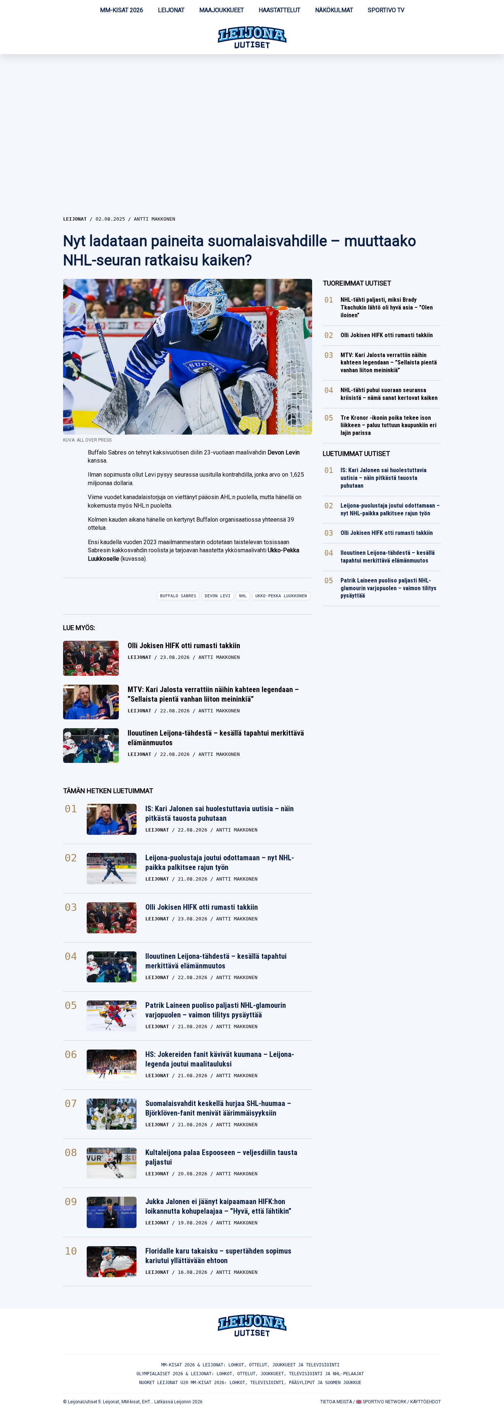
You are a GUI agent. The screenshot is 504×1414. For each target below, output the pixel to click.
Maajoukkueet (221, 10)
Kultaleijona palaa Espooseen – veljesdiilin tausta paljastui (221, 1157)
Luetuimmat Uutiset (356, 453)
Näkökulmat (334, 10)
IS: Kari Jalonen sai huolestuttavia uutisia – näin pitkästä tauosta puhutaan (219, 813)
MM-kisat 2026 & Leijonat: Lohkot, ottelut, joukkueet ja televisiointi (250, 1365)
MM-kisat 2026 (121, 10)
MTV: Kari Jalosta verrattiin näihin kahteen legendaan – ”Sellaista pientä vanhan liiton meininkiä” (213, 694)
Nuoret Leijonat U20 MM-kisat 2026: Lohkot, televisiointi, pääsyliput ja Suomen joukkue (250, 1382)
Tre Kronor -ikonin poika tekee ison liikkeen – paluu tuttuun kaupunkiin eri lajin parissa (388, 425)
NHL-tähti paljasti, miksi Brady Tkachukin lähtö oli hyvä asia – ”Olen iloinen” (387, 307)
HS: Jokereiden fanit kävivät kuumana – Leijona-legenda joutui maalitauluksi (219, 1059)
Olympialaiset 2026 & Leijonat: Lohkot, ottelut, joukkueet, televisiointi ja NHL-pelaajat (250, 1373)
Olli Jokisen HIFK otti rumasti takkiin (184, 645)
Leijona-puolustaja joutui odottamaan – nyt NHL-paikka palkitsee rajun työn (219, 862)
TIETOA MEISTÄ (336, 1401)
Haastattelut (279, 10)
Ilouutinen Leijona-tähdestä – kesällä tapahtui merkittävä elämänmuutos (216, 738)
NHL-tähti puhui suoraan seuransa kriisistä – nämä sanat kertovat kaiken (389, 394)
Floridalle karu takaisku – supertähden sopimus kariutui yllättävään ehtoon (218, 1256)
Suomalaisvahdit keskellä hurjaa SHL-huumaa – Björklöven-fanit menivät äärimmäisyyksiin (218, 1108)
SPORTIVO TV (386, 10)
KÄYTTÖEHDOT (425, 1401)
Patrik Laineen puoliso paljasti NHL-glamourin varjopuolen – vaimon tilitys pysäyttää (215, 1010)
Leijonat (171, 10)
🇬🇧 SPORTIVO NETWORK (381, 1401)
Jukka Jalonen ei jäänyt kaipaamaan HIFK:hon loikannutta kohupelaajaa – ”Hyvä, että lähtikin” (218, 1206)
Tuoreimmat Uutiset (357, 283)
